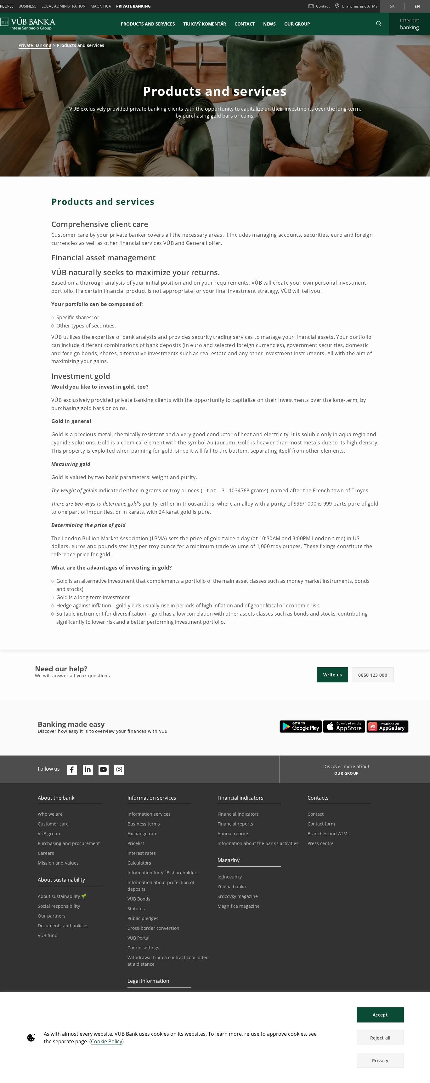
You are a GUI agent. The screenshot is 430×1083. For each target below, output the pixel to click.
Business (28, 6)
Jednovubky (230, 877)
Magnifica (101, 6)
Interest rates (141, 853)
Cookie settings (143, 948)
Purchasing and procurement (69, 843)
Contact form (321, 824)
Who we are (50, 814)
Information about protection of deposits (160, 885)
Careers (46, 853)
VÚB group (49, 834)
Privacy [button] (380, 1060)
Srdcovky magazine (238, 896)
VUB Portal (138, 938)
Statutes (136, 909)
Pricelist (135, 843)
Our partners (51, 916)
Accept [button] (380, 1015)
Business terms (143, 824)
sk (392, 6)
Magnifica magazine (239, 906)
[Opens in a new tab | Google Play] (301, 726)
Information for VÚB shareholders (163, 873)
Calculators (139, 863)
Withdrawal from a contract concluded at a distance (168, 960)
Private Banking (35, 45)
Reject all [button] (380, 1038)
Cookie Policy (106, 1041)
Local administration (64, 6)
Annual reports (233, 834)
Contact (323, 6)
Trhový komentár (204, 24)
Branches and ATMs (329, 834)
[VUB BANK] (28, 24)
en (417, 6)
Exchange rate (142, 834)
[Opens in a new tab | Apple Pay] (344, 726)
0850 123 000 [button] (372, 675)
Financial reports (235, 824)
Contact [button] (245, 24)
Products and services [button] (148, 24)
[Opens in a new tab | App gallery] (387, 726)
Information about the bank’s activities (258, 843)
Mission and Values (58, 863)
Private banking (133, 6)
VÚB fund (48, 935)
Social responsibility (59, 906)
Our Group (297, 24)
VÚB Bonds (138, 899)
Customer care (53, 824)
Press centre (321, 843)
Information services (149, 814)
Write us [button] (332, 675)
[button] (378, 24)
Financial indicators (238, 814)
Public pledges (142, 918)
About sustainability (59, 896)
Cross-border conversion (153, 928)
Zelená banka (232, 886)
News (269, 24)
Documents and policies (63, 926)
